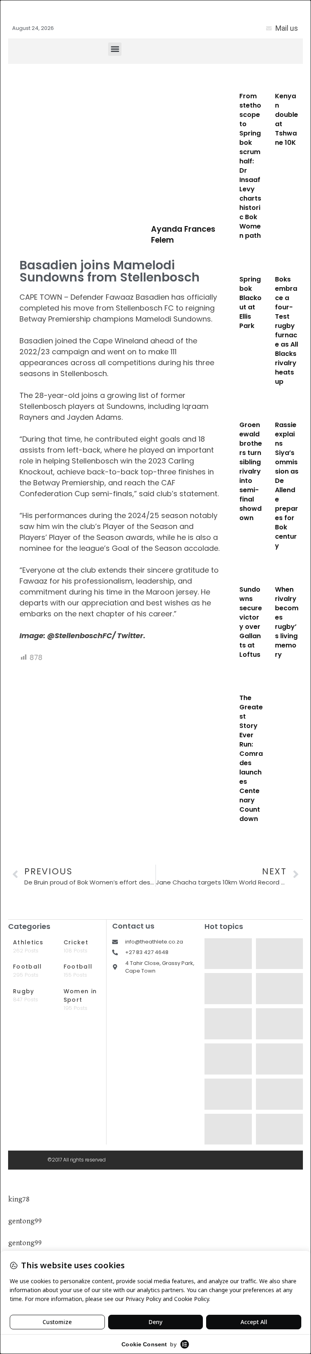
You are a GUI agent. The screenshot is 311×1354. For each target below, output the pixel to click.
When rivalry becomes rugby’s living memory (286, 622)
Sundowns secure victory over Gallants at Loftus (250, 622)
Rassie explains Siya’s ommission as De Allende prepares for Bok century (286, 485)
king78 (19, 1199)
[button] (114, 49)
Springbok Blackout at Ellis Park (250, 302)
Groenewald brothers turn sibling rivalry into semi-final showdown (250, 471)
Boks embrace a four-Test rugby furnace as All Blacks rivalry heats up (286, 330)
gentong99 (25, 1221)
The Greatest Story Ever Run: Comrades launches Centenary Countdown (251, 758)
